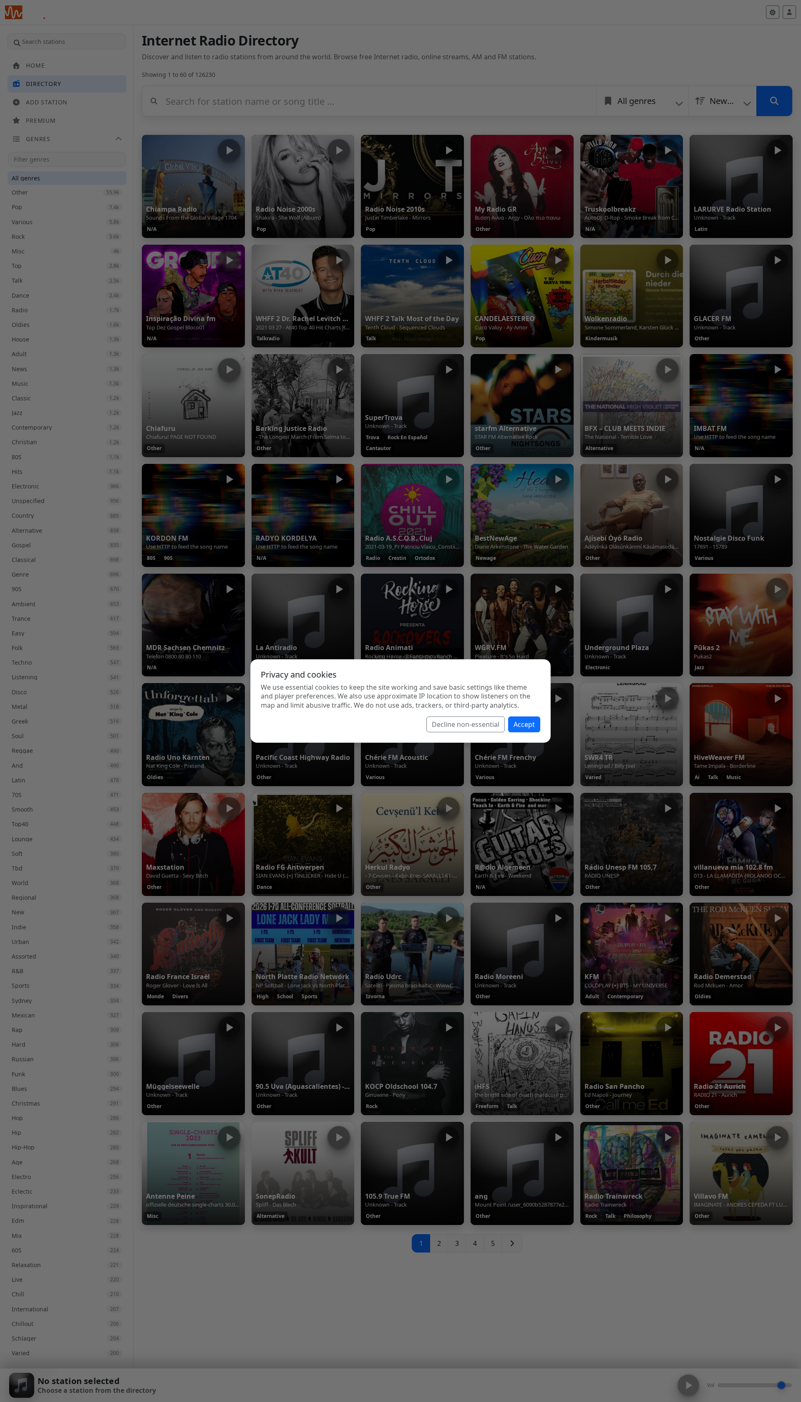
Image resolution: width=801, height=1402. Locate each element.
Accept (524, 724)
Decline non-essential (465, 724)
